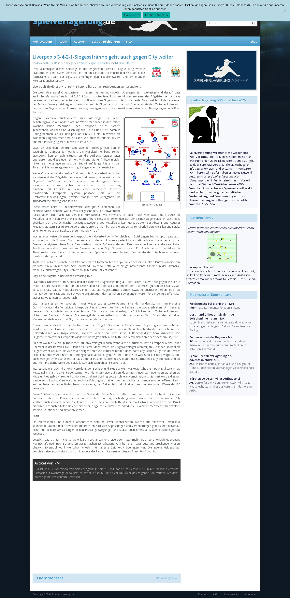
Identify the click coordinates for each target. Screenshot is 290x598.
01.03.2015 (51, 63)
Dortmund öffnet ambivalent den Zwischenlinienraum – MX (212, 316)
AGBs (215, 594)
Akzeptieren (131, 15)
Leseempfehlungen (106, 41)
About (63, 41)
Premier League (87, 63)
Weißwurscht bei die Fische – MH (211, 304)
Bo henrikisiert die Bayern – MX (210, 337)
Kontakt (202, 594)
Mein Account (42, 41)
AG (191, 341)
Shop (253, 41)
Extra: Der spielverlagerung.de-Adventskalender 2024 (210, 358)
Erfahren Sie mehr (156, 15)
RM (39, 63)
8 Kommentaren (124, 63)
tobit (192, 322)
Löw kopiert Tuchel (199, 267)
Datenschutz (231, 594)
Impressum (250, 594)
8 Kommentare (105, 578)
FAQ (129, 41)
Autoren (80, 41)
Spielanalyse (103, 63)
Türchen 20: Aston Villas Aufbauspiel (214, 378)
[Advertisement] (107, 525)
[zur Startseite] (74, 22)
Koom (193, 307)
